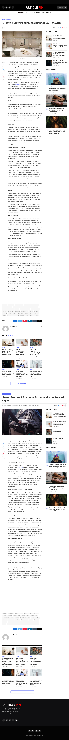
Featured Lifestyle (25, 307)
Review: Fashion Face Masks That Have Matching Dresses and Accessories (57, 88)
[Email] (3, 79)
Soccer (26, 313)
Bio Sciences (11, 304)
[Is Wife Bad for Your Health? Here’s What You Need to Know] (36, 364)
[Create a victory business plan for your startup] (22, 44)
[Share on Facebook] (59, 28)
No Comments (24, 27)
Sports (4, 315)
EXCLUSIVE (36, 304)
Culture (30, 304)
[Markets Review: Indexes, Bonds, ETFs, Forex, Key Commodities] (56, 101)
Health (32, 309)
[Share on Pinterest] (63, 28)
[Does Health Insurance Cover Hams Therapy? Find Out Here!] (22, 364)
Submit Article (62, 7)
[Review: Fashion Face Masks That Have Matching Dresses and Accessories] (56, 79)
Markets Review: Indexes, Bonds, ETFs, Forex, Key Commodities (56, 110)
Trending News (21, 315)
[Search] (66, 2)
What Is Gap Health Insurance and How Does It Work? (8, 373)
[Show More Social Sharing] (65, 28)
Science (14, 313)
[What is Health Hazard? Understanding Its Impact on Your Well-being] (36, 342)
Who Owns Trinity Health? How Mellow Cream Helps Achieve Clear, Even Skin (7, 353)
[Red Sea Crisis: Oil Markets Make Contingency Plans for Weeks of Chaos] (56, 122)
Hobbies (37, 309)
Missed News (10, 311)
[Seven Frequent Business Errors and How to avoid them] (22, 422)
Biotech (16, 304)
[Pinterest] (3, 76)
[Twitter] (3, 69)
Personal (5, 313)
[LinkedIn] (3, 72)
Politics (31, 12)
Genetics (17, 309)
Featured (10, 307)
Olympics (36, 311)
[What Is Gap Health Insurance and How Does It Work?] (8, 364)
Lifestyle (4, 311)
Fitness (12, 309)
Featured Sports (34, 307)
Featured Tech (6, 309)
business (17, 84)
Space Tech (36, 313)
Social (31, 313)
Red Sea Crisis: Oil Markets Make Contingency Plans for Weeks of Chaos (57, 131)
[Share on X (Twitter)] (61, 28)
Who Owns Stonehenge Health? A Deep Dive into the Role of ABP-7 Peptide (22, 353)
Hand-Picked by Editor (25, 309)
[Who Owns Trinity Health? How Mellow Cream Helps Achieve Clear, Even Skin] (8, 342)
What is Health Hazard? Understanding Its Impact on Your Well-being (35, 353)
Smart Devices (20, 313)
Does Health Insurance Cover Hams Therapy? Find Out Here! (22, 374)
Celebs (21, 304)
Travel (15, 315)
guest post (8, 27)
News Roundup (24, 311)
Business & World (7, 19)
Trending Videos (29, 315)
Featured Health (16, 307)
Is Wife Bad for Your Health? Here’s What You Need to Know (36, 374)
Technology (37, 12)
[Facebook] (3, 65)
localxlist (41, 735)
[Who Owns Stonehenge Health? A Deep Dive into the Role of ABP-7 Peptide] (22, 342)
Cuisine (25, 304)
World (27, 12)
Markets (43, 12)
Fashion (4, 307)
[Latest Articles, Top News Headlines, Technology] (34, 7)
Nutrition (31, 311)
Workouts (36, 315)
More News (48, 12)
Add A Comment (22, 383)
